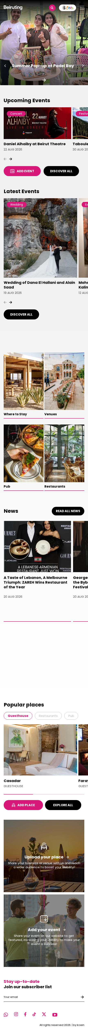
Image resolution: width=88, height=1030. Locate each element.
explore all (63, 805)
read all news (68, 511)
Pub (71, 716)
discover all (61, 171)
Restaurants (48, 716)
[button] (5, 66)
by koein (78, 1025)
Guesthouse (18, 716)
